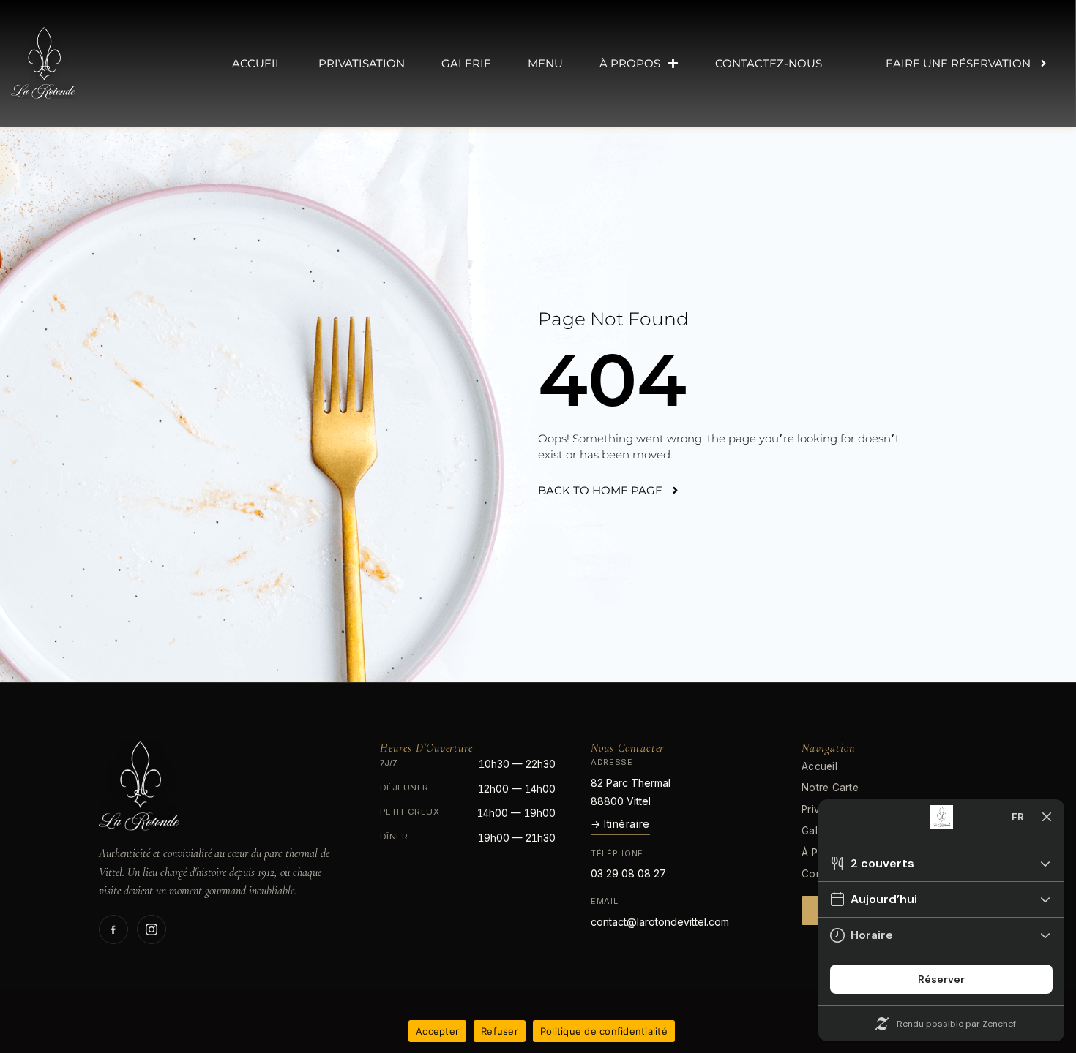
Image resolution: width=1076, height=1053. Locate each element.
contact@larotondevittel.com (660, 922)
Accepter (437, 1031)
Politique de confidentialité (604, 1031)
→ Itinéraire (620, 824)
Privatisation (361, 63)
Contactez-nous (768, 63)
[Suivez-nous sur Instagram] (151, 929)
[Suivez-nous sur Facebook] (113, 929)
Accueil (257, 63)
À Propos (629, 63)
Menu (545, 63)
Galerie (466, 63)
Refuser (499, 1031)
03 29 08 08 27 (628, 873)
